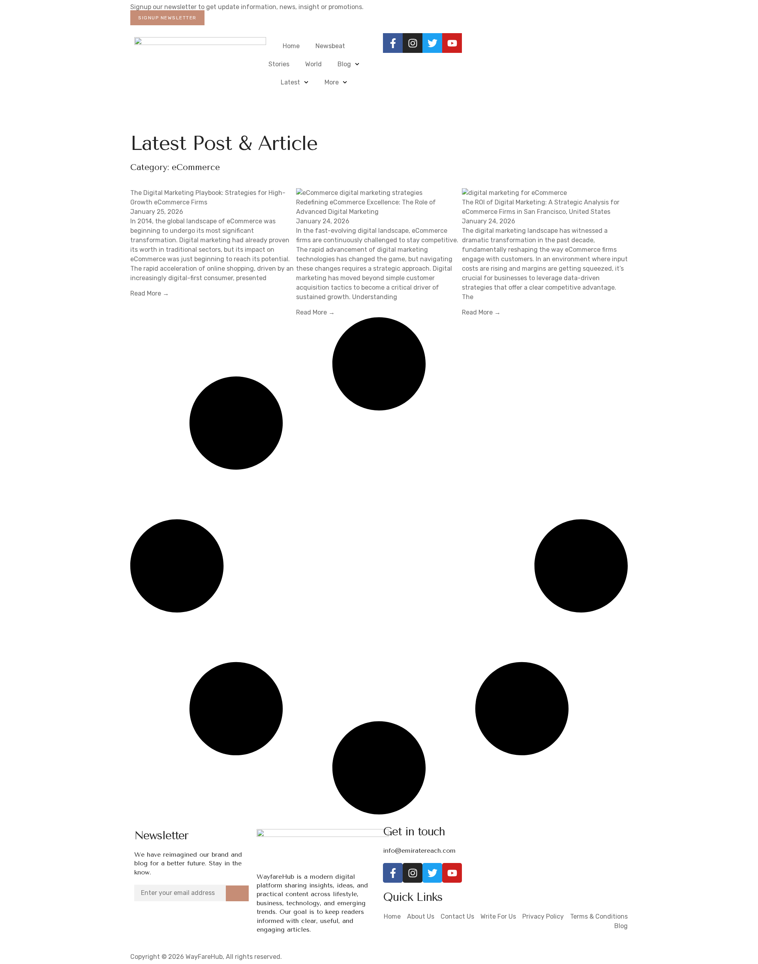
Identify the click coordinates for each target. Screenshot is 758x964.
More (332, 82)
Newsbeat (330, 46)
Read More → (149, 293)
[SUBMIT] (237, 893)
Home (291, 46)
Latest (290, 82)
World (313, 64)
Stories (278, 64)
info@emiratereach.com (419, 850)
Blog (344, 64)
